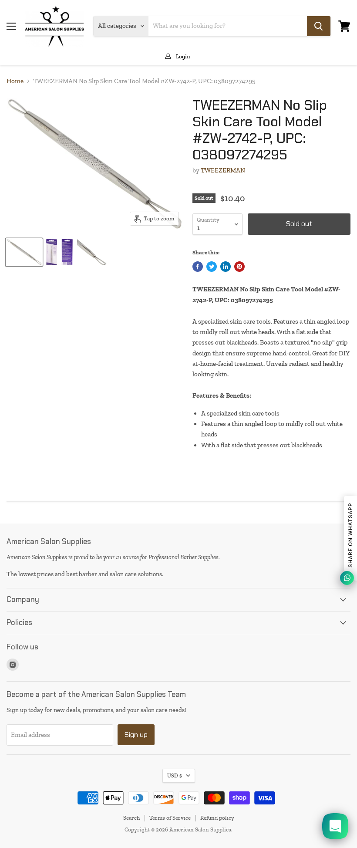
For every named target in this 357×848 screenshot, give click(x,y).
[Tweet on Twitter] (211, 266)
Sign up (136, 734)
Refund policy (217, 817)
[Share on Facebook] (197, 266)
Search (131, 817)
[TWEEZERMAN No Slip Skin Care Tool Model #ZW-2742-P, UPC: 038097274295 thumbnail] (24, 252)
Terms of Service (170, 817)
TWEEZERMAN (223, 170)
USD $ (174, 776)
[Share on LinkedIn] (225, 266)
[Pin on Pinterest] (239, 266)
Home (15, 81)
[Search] (318, 26)
